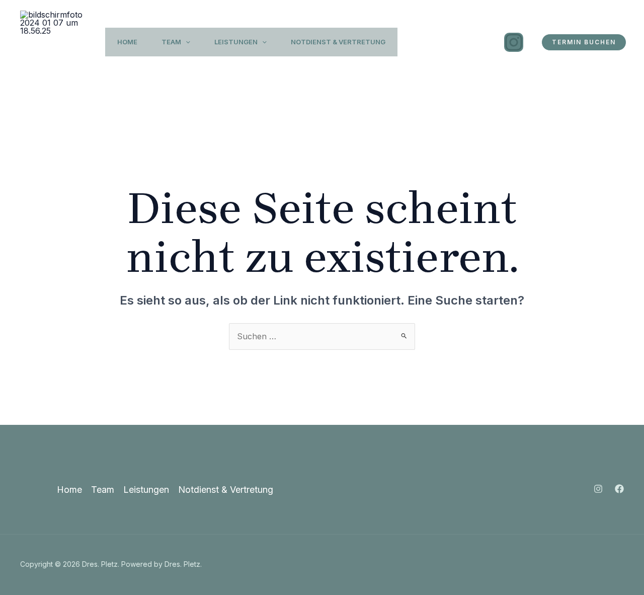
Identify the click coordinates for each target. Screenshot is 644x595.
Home (127, 42)
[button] (185, 42)
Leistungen (236, 42)
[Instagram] (513, 42)
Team (171, 42)
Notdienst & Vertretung (338, 42)
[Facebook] (619, 488)
